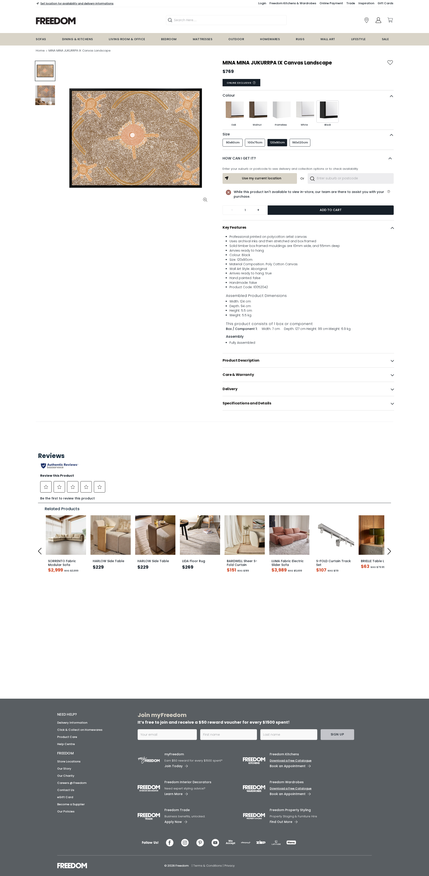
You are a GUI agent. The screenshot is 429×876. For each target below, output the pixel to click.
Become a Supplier (71, 804)
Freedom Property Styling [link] (290, 810)
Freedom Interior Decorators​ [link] (187, 782)
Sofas (41, 39)
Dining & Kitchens (77, 39)
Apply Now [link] (173, 822)
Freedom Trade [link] (177, 810)
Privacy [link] (229, 866)
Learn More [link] (173, 794)
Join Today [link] (173, 766)
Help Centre (66, 744)
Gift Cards (385, 3)
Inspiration (366, 3)
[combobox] (351, 178)
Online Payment (331, 3)
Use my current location (261, 178)
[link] (84, 21)
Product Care (67, 737)
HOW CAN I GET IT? (239, 158)
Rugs (300, 39)
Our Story (64, 768)
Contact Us (65, 790)
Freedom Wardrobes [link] (287, 782)
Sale (385, 39)
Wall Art (327, 39)
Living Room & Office (127, 39)
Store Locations (68, 761)
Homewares (270, 39)
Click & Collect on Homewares (79, 730)
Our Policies (65, 811)
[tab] (308, 227)
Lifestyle (358, 39)
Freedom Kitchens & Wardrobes (292, 3)
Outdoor (236, 39)
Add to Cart (331, 210)
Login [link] (262, 3)
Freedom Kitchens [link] (284, 754)
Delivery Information (72, 723)
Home (40, 50)
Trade (350, 3)
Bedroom (169, 39)
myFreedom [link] (174, 754)
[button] (308, 158)
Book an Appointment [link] (287, 766)
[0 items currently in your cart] (390, 20)
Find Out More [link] (281, 822)
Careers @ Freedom (71, 783)
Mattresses (202, 39)
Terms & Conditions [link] (208, 866)
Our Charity (65, 776)
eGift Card (65, 797)
